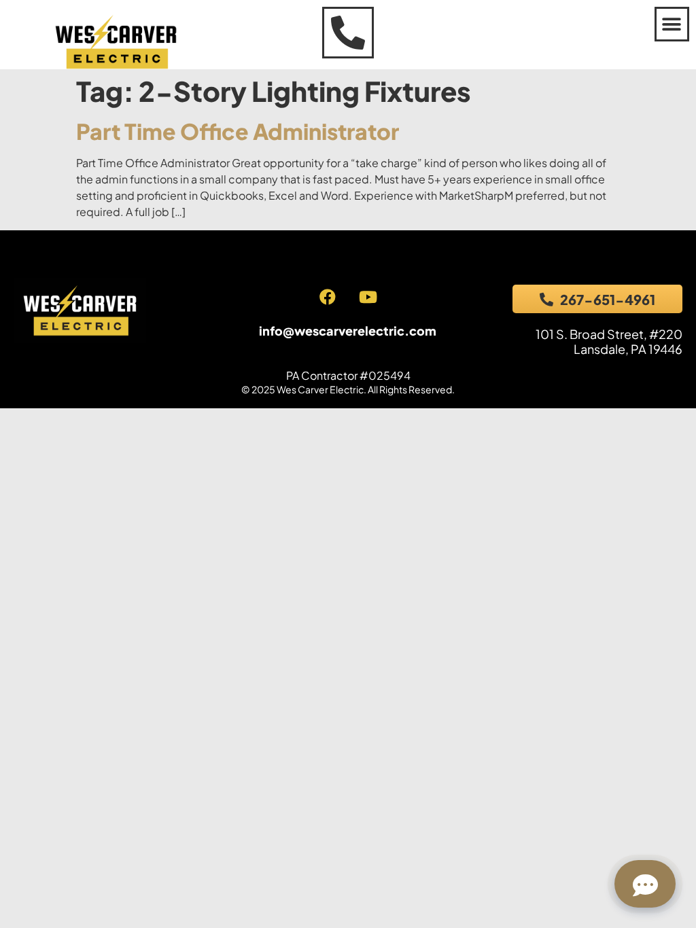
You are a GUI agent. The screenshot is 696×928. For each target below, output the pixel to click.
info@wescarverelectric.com (347, 330)
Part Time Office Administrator (237, 131)
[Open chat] (645, 884)
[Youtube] (367, 297)
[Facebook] (327, 297)
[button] (672, 24)
